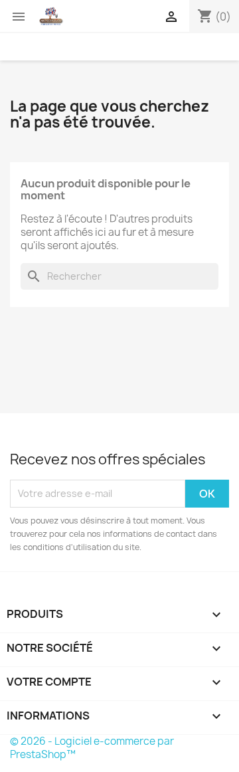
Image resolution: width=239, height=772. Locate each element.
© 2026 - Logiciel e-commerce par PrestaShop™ (92, 747)
